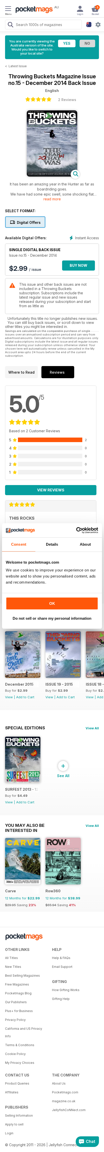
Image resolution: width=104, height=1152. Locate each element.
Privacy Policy (15, 1020)
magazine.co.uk (63, 1101)
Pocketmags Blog (18, 993)
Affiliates (11, 1092)
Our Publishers (16, 1002)
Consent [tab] (18, 544)
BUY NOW (78, 265)
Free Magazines (17, 984)
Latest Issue (18, 66)
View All (92, 728)
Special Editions (25, 727)
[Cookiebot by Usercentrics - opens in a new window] (76, 530)
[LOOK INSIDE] (52, 175)
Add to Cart (25, 697)
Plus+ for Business (19, 1011)
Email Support (62, 967)
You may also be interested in (24, 825)
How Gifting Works (66, 990)
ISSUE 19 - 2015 (59, 684)
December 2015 (19, 684)
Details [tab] (52, 544)
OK (52, 603)
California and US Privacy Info (23, 1032)
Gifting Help (61, 999)
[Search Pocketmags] (10, 25)
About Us (59, 1083)
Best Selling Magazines (22, 975)
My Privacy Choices (19, 1063)
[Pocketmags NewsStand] (32, 10)
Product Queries (17, 1083)
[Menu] (8, 9)
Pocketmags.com (65, 1092)
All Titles (11, 958)
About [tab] (85, 544)
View (9, 697)
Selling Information (19, 1115)
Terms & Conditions (19, 1045)
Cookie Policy (15, 1054)
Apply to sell (14, 1124)
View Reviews (50, 490)
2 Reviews (67, 100)
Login (9, 1133)
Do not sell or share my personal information (52, 618)
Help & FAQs (61, 958)
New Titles (13, 967)
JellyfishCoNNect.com (69, 1110)
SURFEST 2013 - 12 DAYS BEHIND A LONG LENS (22, 789)
